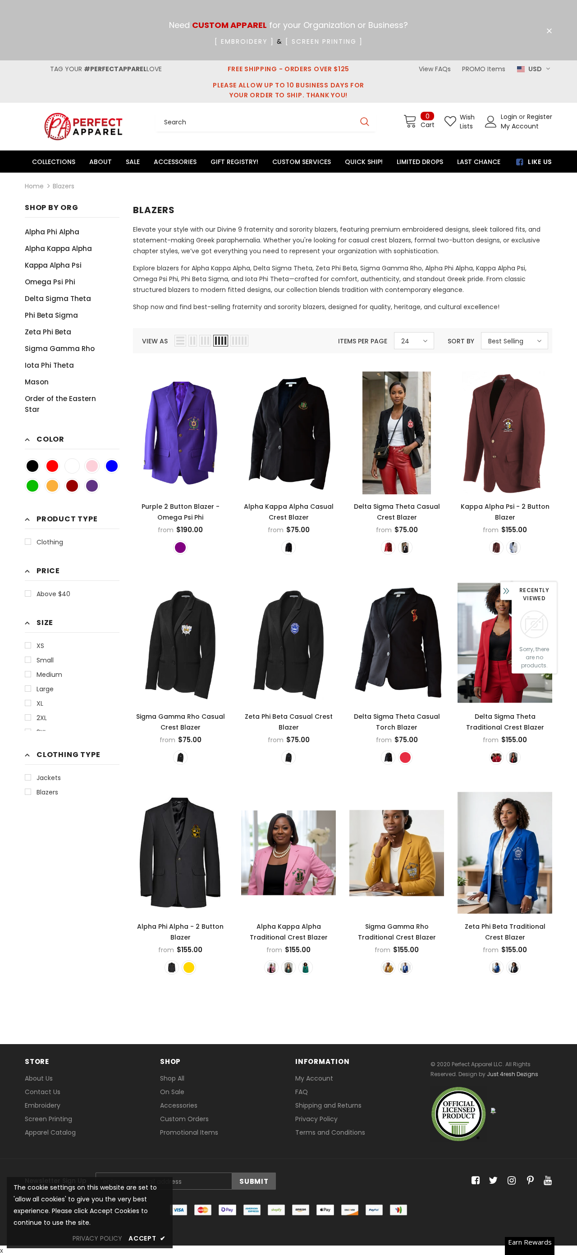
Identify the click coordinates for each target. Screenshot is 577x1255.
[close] (549, 31)
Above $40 (53, 593)
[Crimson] (72, 485)
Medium (49, 674)
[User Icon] (491, 122)
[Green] (32, 485)
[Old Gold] (189, 967)
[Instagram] (510, 1181)
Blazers (63, 186)
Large (45, 689)
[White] (72, 466)
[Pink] (92, 466)
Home (34, 186)
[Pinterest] (528, 1181)
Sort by (461, 341)
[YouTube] (546, 1181)
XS (40, 645)
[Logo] (83, 126)
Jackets (49, 777)
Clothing (50, 542)
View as (155, 341)
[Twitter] (492, 1181)
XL (40, 703)
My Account (520, 126)
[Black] (32, 466)
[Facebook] (474, 1181)
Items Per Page (362, 341)
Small (45, 660)
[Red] (52, 466)
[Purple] (92, 485)
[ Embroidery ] (244, 41)
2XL (42, 717)
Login (510, 116)
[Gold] (52, 485)
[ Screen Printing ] (324, 41)
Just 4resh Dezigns (512, 1074)
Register (539, 116)
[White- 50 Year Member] (513, 547)
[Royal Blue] (111, 466)
